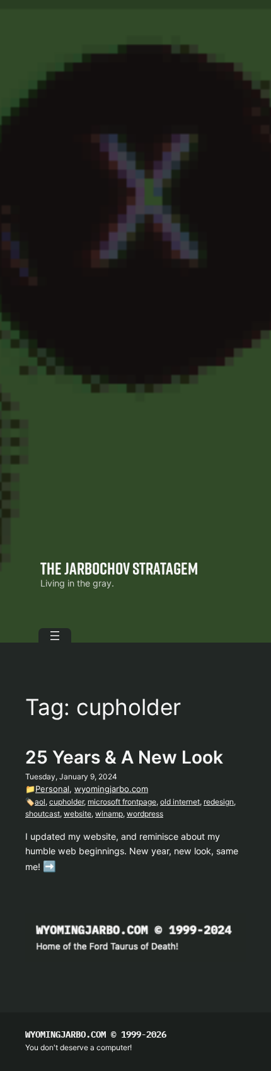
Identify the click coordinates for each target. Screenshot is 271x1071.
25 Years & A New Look (124, 757)
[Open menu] (54, 635)
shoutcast (42, 813)
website (77, 813)
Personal (52, 789)
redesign (219, 801)
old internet (180, 801)
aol (40, 801)
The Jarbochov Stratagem (119, 568)
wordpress (145, 813)
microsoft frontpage (122, 801)
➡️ (49, 866)
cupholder (66, 801)
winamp (109, 813)
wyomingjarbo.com (111, 789)
